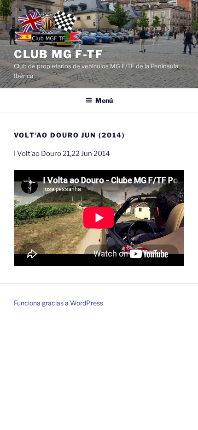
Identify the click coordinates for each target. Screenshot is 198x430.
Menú (104, 100)
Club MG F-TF (58, 54)
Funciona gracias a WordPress (58, 303)
